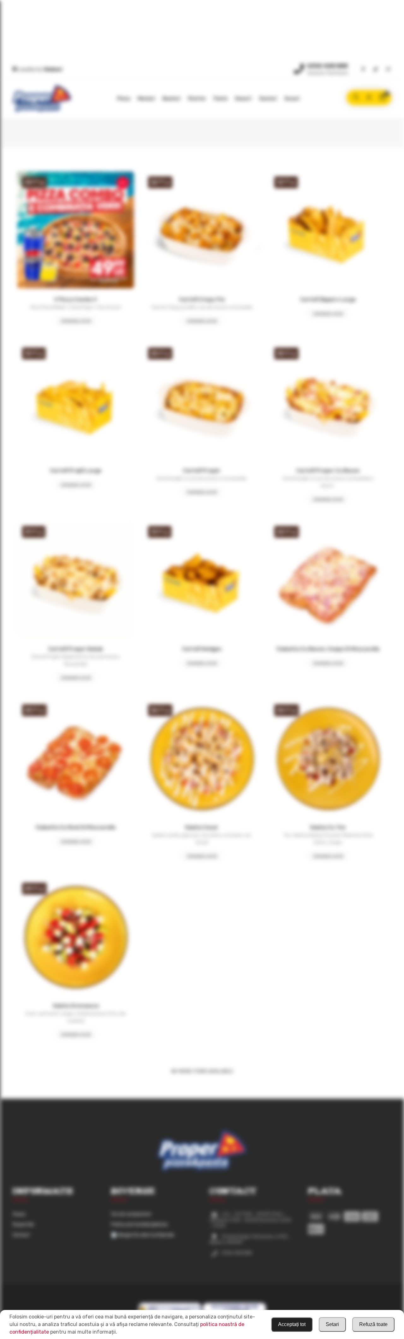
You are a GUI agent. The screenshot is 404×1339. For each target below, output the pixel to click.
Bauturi (171, 98)
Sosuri (292, 98)
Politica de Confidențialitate (139, 1224)
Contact (21, 1235)
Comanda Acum (75, 321)
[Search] (355, 97)
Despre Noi (23, 1224)
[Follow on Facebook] (363, 69)
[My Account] (369, 97)
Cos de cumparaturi (131, 1214)
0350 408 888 (327, 66)
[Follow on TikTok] (375, 69)
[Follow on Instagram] (388, 69)
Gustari (268, 98)
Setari (332, 1324)
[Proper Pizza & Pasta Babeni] (42, 98)
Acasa (19, 1214)
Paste (221, 98)
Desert (243, 98)
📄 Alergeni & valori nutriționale (142, 1235)
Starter (197, 98)
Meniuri (146, 98)
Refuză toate (373, 1324)
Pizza (123, 98)
